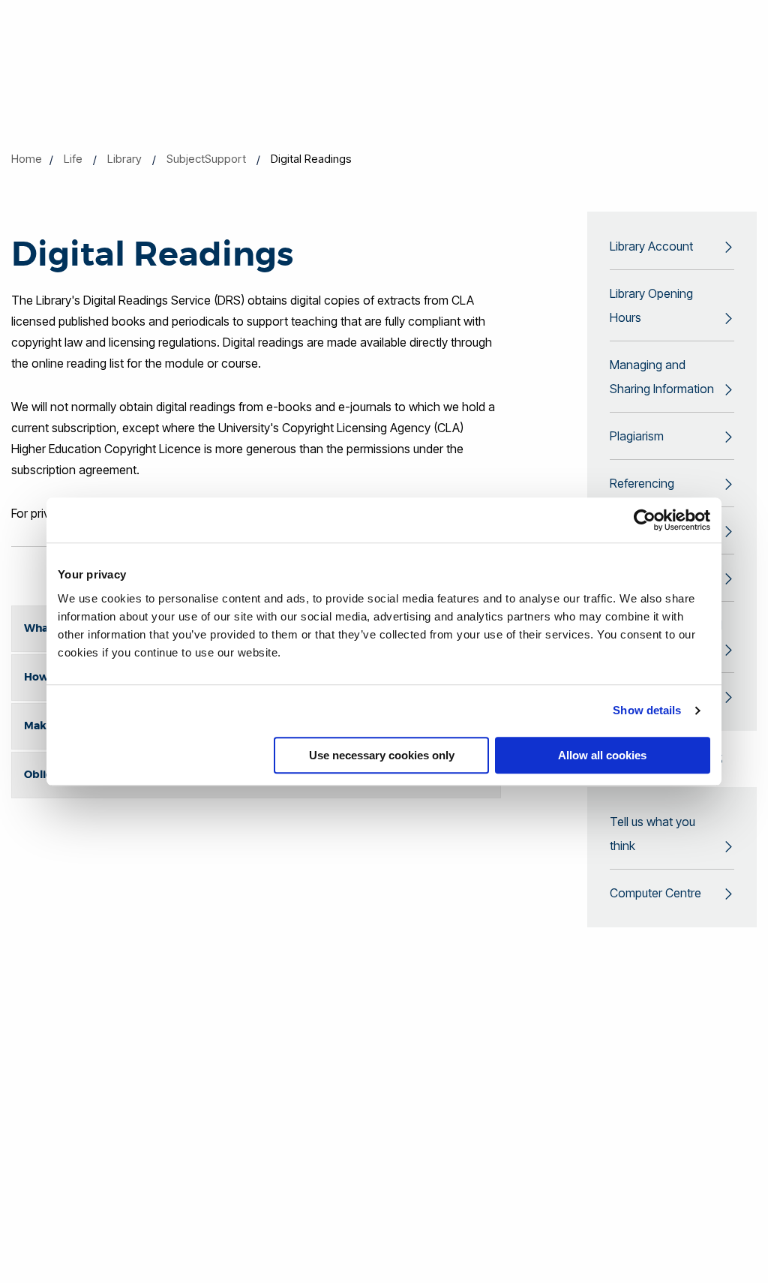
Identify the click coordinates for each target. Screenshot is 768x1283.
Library (124, 159)
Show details (647, 710)
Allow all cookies (602, 755)
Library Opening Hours (651, 305)
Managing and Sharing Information (662, 376)
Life (73, 159)
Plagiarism (637, 435)
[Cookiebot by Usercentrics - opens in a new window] (644, 520)
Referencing (642, 483)
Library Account (651, 246)
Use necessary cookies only (381, 755)
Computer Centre (655, 892)
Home (26, 159)
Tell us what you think (652, 833)
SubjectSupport (206, 159)
